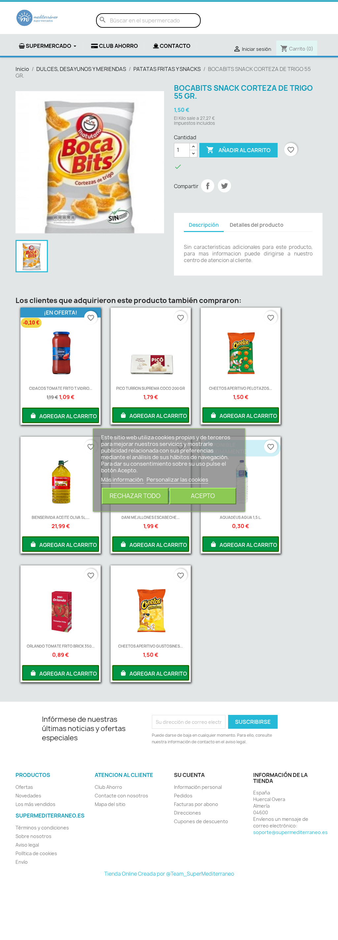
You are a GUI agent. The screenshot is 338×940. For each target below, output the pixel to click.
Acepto (203, 496)
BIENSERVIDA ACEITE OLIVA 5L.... (60, 517)
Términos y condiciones (42, 827)
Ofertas (24, 787)
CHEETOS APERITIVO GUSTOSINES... (150, 646)
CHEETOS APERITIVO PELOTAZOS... (240, 388)
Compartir (207, 185)
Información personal (198, 787)
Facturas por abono (196, 804)
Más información (122, 479)
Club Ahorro (108, 787)
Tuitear (224, 185)
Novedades (28, 795)
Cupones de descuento (201, 821)
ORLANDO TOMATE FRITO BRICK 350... (60, 646)
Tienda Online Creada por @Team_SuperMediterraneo (169, 873)
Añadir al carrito (238, 150)
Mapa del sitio (110, 804)
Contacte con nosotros (121, 795)
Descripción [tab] (204, 224)
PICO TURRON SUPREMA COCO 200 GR (150, 388)
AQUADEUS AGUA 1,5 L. (240, 517)
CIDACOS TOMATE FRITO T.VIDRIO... (60, 388)
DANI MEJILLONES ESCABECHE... (150, 517)
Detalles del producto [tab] (257, 224)
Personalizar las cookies (177, 479)
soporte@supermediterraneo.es (290, 832)
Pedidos (183, 795)
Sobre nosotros (33, 836)
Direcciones (187, 813)
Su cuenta (189, 775)
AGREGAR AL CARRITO (67, 416)
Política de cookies (36, 853)
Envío (22, 862)
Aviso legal (27, 845)
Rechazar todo (135, 496)
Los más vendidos (35, 804)
